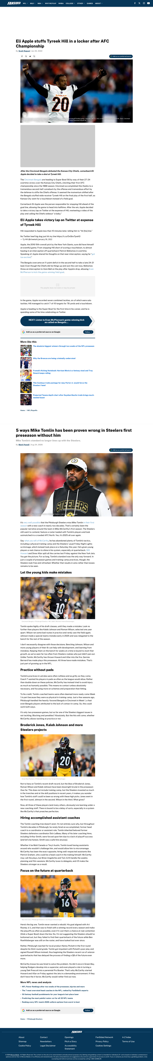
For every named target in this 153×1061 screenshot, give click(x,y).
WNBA (61, 3)
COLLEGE (69, 3)
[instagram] (144, 3)
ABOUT (98, 3)
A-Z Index (126, 1037)
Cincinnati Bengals (33, 179)
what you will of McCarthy (36, 540)
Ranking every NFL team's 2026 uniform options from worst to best (51, 1002)
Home (22, 410)
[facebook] (134, 3)
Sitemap (23, 1041)
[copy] (34, 56)
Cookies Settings (103, 1045)
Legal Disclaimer (48, 1045)
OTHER (80, 3)
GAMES (90, 3)
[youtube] (148, 3)
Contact (44, 1037)
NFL (24, 3)
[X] (139, 3)
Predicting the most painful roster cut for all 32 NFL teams (47, 998)
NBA (39, 3)
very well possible (32, 522)
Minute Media (14, 1055)
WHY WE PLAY (50, 3)
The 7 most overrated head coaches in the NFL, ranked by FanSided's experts (55, 990)
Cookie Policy (25, 1045)
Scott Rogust (24, 51)
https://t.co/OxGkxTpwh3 (68, 236)
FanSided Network (104, 1037)
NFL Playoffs (32, 410)
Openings (69, 1037)
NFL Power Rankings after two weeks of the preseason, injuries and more (53, 987)
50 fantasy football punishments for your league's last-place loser (50, 994)
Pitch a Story (71, 1041)
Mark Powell (24, 445)
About (21, 1037)
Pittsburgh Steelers (34, 1019)
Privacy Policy (102, 1041)
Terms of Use (128, 1041)
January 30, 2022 (45, 239)
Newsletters (46, 1041)
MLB (32, 3)
